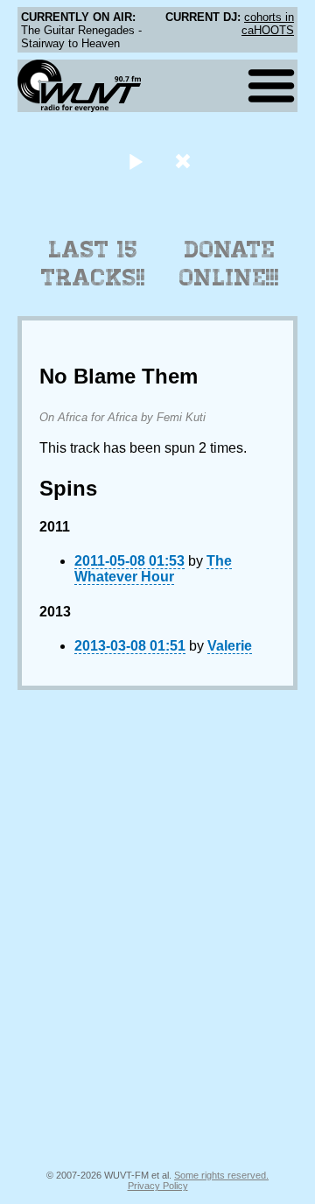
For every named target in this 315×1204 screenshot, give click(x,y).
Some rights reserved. (221, 1175)
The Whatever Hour (153, 568)
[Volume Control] (185, 160)
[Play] (135, 160)
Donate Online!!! (229, 264)
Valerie (229, 645)
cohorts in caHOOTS (268, 24)
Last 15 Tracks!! (93, 264)
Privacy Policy (158, 1185)
